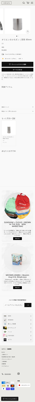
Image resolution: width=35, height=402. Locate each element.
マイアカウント (5, 366)
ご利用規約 (4, 361)
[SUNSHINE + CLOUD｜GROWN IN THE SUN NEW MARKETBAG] (17, 206)
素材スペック (5, 107)
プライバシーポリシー (7, 359)
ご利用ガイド (5, 354)
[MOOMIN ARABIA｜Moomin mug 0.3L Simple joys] (17, 258)
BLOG (3, 352)
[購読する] (27, 305)
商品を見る (17, 238)
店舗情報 (4, 363)
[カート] (28, 3)
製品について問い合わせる (9, 111)
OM (3, 43)
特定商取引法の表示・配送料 (8, 356)
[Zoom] (28, 31)
